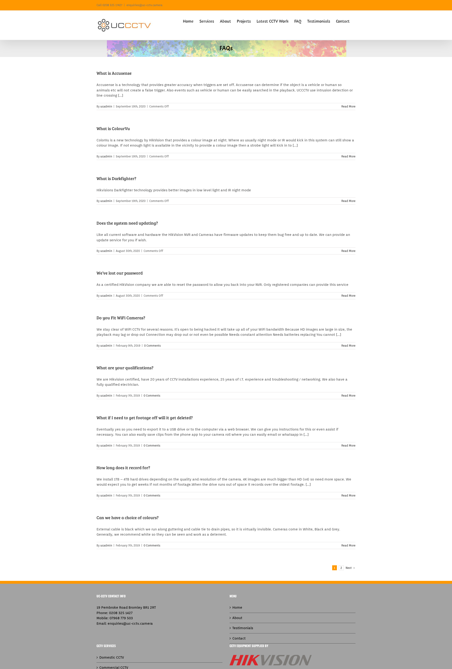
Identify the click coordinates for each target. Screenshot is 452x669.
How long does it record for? (123, 467)
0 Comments (152, 345)
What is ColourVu (113, 128)
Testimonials (242, 628)
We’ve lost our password (120, 273)
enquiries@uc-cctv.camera (144, 5)
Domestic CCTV (111, 657)
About (237, 618)
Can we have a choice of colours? (128, 517)
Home (237, 607)
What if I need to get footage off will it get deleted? (145, 417)
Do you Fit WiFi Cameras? (121, 317)
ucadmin (106, 106)
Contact (239, 638)
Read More (348, 106)
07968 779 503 (121, 618)
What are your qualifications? (125, 367)
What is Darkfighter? (116, 178)
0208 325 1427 (121, 613)
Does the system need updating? (127, 223)
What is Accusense (114, 73)
